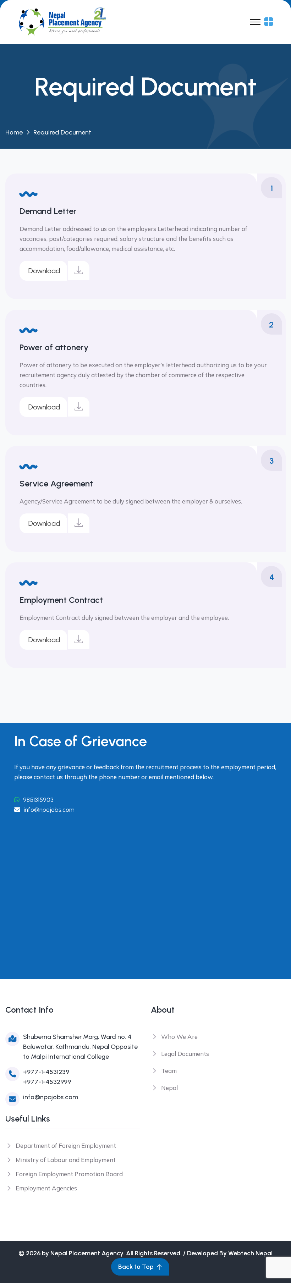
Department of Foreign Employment (66, 1145)
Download (44, 270)
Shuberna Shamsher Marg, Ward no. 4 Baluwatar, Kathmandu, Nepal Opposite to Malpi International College (80, 1047)
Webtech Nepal (250, 1253)
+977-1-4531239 (46, 1072)
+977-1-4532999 (47, 1082)
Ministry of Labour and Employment (66, 1159)
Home (14, 132)
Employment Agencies (46, 1188)
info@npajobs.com (49, 809)
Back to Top (136, 1267)
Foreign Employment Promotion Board (69, 1174)
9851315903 (38, 799)
